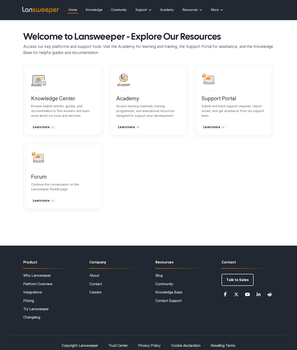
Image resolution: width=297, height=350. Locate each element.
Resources (190, 10)
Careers (95, 292)
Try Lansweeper (36, 309)
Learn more (41, 127)
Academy (167, 10)
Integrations (32, 292)
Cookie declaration (185, 345)
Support (141, 10)
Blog (159, 275)
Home (73, 10)
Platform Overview (38, 284)
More (215, 10)
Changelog (31, 317)
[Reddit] (269, 294)
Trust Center (118, 345)
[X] (236, 294)
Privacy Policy (149, 345)
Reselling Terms (223, 345)
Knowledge (94, 10)
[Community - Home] (40, 10)
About (94, 275)
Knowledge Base (168, 292)
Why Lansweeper (37, 275)
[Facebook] (225, 294)
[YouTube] (247, 294)
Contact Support (168, 300)
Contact (95, 284)
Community (119, 10)
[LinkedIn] (258, 294)
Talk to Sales (237, 280)
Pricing (28, 300)
